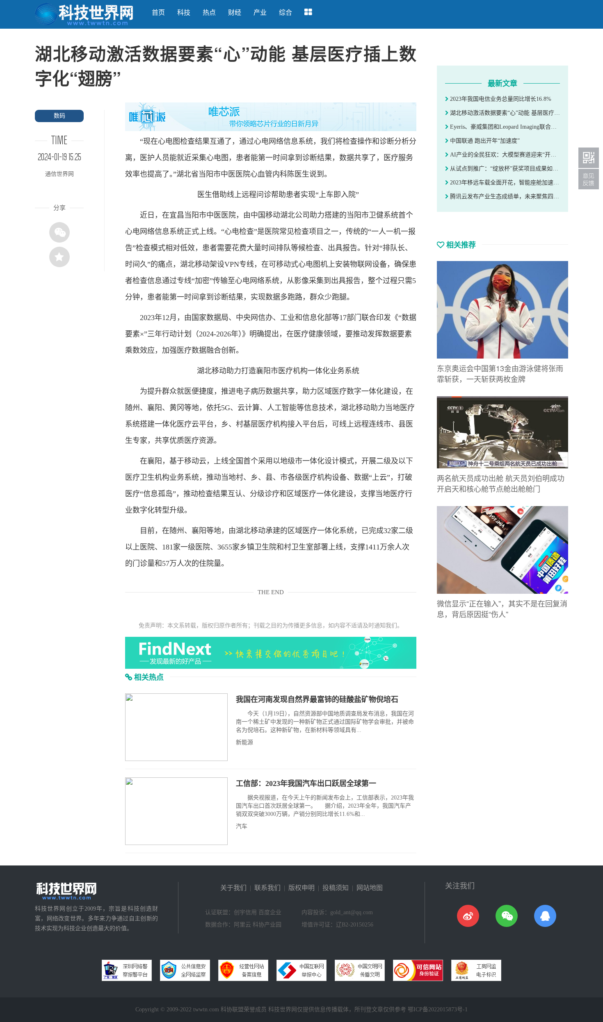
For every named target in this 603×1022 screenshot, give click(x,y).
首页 (158, 12)
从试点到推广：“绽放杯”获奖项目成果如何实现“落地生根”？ (504, 169)
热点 (209, 12)
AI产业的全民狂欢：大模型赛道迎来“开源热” (504, 155)
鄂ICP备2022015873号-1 (438, 1009)
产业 (260, 12)
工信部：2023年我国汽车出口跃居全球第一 (306, 783)
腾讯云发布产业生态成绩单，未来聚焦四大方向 (504, 196)
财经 (234, 12)
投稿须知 (335, 887)
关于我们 (233, 887)
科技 (183, 12)
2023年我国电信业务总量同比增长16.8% (499, 99)
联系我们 (267, 887)
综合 (285, 12)
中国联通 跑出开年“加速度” (484, 141)
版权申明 (301, 887)
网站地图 (369, 887)
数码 (59, 116)
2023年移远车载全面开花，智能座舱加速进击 (504, 182)
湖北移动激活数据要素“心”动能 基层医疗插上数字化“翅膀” (504, 113)
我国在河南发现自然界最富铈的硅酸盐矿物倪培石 (317, 699)
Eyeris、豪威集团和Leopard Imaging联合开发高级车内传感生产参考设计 (504, 127)
